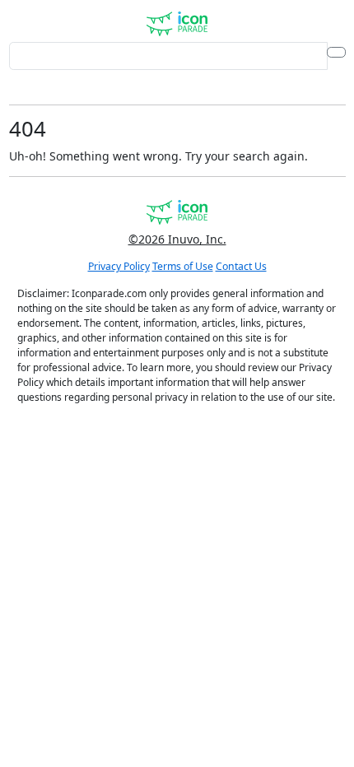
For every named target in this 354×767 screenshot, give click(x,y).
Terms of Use (182, 266)
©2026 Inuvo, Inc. (177, 239)
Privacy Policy (119, 266)
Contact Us (241, 266)
